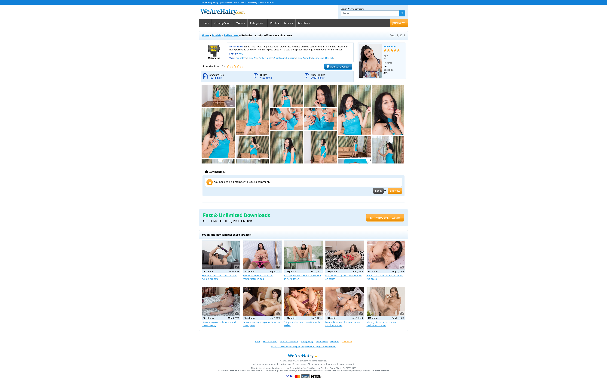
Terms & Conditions (289, 341)
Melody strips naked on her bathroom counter (381, 324)
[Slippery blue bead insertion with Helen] (303, 301)
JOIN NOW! (398, 23)
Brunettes (241, 57)
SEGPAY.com (330, 370)
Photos (274, 23)
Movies (288, 23)
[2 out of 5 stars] (231, 66)
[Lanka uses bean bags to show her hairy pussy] (262, 301)
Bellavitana (231, 35)
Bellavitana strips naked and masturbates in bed (258, 277)
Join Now (394, 191)
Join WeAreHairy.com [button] (385, 218)
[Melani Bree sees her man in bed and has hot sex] (344, 301)
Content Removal (380, 370)
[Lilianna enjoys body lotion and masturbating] (221, 301)
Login (378, 191)
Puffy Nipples (266, 57)
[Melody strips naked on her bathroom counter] (386, 301)
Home (205, 23)
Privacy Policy (307, 341)
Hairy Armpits (303, 57)
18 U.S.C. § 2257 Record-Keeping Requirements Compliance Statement (303, 346)
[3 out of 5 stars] (234, 66)
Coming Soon (222, 23)
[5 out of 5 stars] (241, 66)
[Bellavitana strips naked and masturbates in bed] (262, 255)
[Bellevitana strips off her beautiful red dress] (386, 255)
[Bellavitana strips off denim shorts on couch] (344, 255)
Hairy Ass (252, 57)
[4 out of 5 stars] (238, 66)
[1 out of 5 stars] (228, 66)
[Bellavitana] (370, 61)
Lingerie (290, 57)
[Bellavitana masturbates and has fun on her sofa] (221, 255)
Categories (256, 23)
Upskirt (329, 57)
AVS (241, 53)
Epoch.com (233, 370)
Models (240, 23)
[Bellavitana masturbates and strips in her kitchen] (303, 255)
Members (304, 23)
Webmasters (322, 341)
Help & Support (270, 341)
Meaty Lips (318, 57)
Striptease (279, 57)
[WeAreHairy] (303, 356)
